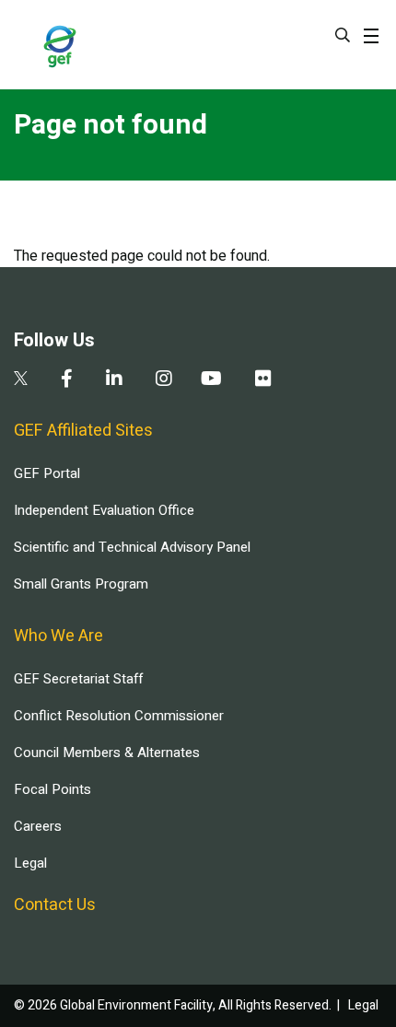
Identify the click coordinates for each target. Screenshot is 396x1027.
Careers (38, 826)
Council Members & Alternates (107, 752)
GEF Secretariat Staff (78, 679)
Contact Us (55, 905)
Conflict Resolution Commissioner (119, 716)
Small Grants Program (81, 584)
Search (342, 35)
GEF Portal (47, 473)
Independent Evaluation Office (104, 510)
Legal (30, 863)
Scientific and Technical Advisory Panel (132, 547)
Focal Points (52, 789)
